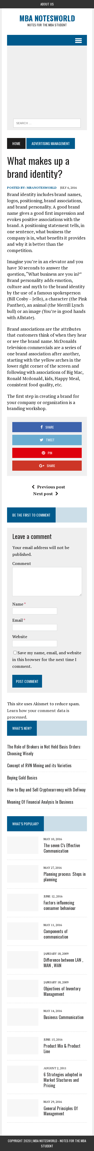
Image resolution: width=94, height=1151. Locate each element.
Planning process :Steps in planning (65, 877)
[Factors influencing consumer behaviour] (22, 907)
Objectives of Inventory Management (62, 991)
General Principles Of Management (61, 1111)
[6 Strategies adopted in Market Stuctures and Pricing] (22, 1079)
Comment (21, 563)
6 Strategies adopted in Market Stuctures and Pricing (63, 1080)
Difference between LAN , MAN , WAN (63, 962)
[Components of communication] (22, 936)
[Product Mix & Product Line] (22, 1051)
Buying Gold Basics (22, 778)
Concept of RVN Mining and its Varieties (39, 765)
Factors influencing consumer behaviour (60, 905)
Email (18, 620)
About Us (47, 4)
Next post (43, 493)
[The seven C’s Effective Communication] (22, 850)
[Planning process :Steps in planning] (22, 879)
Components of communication (56, 934)
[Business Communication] (22, 1022)
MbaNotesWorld (42, 188)
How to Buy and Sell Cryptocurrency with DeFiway (46, 790)
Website (19, 636)
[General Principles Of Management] (22, 1113)
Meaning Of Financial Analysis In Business (40, 802)
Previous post (51, 487)
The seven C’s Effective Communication (62, 848)
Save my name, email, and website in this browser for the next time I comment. (46, 659)
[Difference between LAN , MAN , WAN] (22, 965)
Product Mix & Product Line (62, 1048)
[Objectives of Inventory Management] (22, 993)
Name (18, 604)
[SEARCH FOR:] (46, 122)
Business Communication (64, 1017)
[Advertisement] (47, 83)
